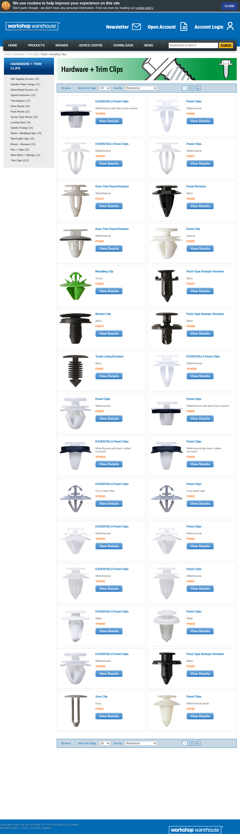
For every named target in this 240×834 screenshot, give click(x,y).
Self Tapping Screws (22, 79)
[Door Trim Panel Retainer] (75, 201)
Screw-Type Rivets (21, 117)
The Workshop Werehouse (43, 25)
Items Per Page (87, 88)
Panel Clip (193, 229)
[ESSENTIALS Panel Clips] (75, 116)
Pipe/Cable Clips (20, 138)
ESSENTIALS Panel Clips (112, 101)
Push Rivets (17, 111)
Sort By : (119, 88)
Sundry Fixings (19, 127)
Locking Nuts (18, 122)
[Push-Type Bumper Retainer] (166, 286)
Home (7, 54)
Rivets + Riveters (20, 144)
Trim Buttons (18, 100)
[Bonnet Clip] (75, 328)
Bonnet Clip (103, 314)
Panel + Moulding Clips (23, 133)
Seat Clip (101, 696)
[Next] (198, 88)
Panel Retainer (196, 186)
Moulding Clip (104, 271)
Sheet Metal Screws (22, 89)
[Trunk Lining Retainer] (75, 371)
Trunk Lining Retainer (109, 356)
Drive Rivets (18, 106)
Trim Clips (16, 160)
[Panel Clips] (166, 116)
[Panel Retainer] (166, 201)
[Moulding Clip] (75, 286)
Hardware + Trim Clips (26, 54)
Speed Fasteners (20, 95)
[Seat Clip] (75, 711)
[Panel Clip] (166, 243)
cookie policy (144, 8)
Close (229, 6)
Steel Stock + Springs (23, 155)
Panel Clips (194, 101)
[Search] (226, 45)
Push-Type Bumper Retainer (205, 271)
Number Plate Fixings (23, 84)
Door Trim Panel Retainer (112, 186)
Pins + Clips (17, 149)
